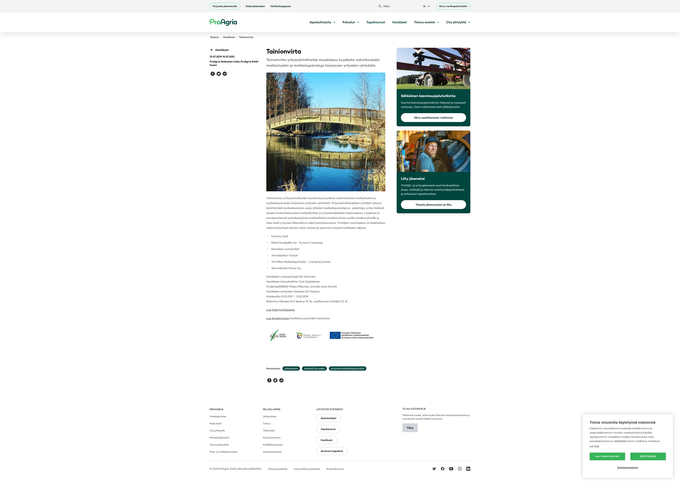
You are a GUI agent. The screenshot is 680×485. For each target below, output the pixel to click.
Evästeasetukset (627, 467)
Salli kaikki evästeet (607, 456)
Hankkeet (399, 22)
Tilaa (410, 427)
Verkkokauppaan (280, 6)
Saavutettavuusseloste (307, 469)
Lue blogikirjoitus (277, 318)
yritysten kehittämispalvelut (347, 368)
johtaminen (291, 368)
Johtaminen (269, 416)
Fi (424, 6)
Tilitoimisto (269, 430)
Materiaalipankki (219, 437)
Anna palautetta (219, 444)
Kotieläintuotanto (273, 444)
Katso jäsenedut (255, 6)
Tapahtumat (375, 22)
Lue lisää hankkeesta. (280, 310)
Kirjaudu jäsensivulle (225, 6)
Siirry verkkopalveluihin (453, 6)
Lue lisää (594, 446)
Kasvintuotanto (271, 437)
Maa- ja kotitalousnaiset (223, 451)
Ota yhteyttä (217, 430)
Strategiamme (218, 416)
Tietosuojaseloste (277, 469)
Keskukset (215, 423)
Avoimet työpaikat (332, 451)
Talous (266, 423)
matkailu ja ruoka (314, 368)
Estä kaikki (648, 456)
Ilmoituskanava (335, 469)
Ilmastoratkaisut (272, 451)
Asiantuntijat (328, 418)
